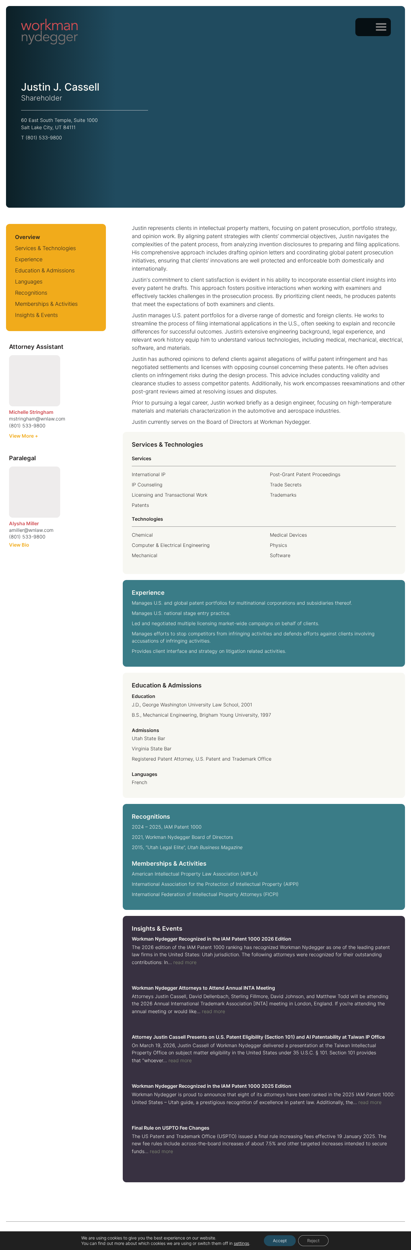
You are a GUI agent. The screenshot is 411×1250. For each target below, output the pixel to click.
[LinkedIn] (43, 150)
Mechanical (144, 555)
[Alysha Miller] (34, 492)
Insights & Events (36, 315)
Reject (313, 1240)
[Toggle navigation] (381, 26)
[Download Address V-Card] (65, 150)
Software (280, 555)
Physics (278, 545)
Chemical (142, 535)
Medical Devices (288, 535)
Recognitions (31, 293)
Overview (27, 237)
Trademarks (283, 495)
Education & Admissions (45, 270)
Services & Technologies (45, 248)
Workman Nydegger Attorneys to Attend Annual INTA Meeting (203, 988)
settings (241, 1243)
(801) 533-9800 (44, 138)
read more (184, 962)
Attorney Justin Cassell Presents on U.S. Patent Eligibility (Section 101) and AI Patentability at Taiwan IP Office (258, 1037)
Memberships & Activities (46, 304)
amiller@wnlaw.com (31, 530)
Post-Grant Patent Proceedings (305, 474)
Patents (140, 505)
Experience (28, 259)
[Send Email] (27, 150)
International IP (148, 474)
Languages (28, 281)
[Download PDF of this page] (86, 150)
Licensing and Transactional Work (169, 495)
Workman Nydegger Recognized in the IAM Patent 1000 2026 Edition (211, 939)
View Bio (19, 545)
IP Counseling (147, 485)
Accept (280, 1240)
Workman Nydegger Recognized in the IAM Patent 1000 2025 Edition (211, 1086)
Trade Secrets (285, 485)
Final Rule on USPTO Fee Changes (170, 1128)
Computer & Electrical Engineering (171, 545)
